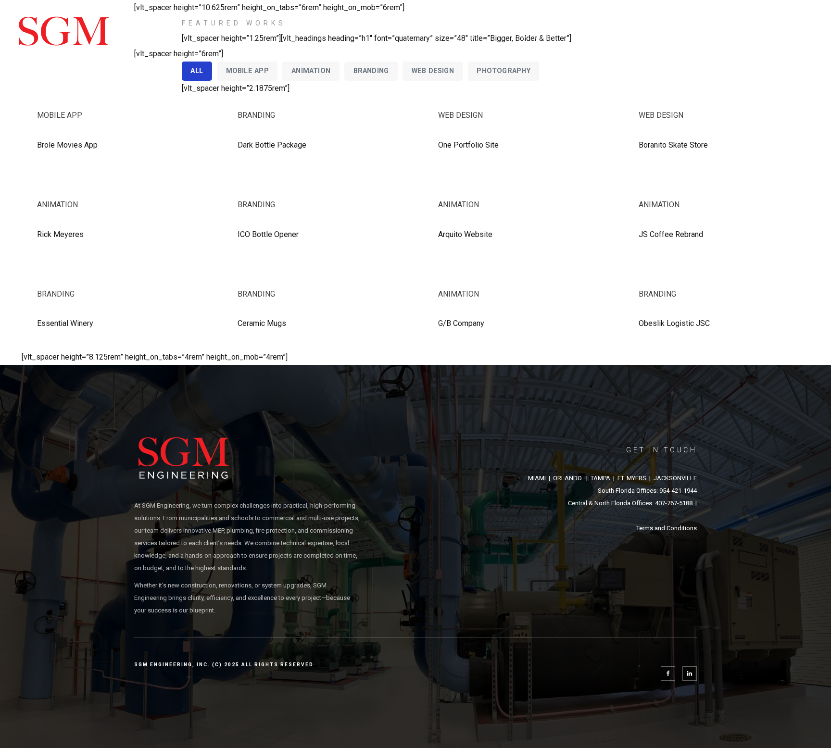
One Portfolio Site (468, 145)
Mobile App (59, 115)
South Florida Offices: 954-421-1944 (647, 490)
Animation (57, 204)
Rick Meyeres (60, 234)
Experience (598, 37)
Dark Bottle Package (272, 145)
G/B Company (461, 323)
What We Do (534, 37)
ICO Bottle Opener (268, 234)
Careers (723, 37)
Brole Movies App (67, 145)
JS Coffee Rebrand (671, 234)
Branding (256, 115)
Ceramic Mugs (262, 323)
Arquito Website (465, 234)
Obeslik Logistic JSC (674, 323)
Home (480, 37)
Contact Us (782, 37)
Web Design (460, 115)
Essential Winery (65, 323)
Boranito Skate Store (673, 145)
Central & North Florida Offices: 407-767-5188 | (632, 503)
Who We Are (664, 37)
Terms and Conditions (666, 528)
